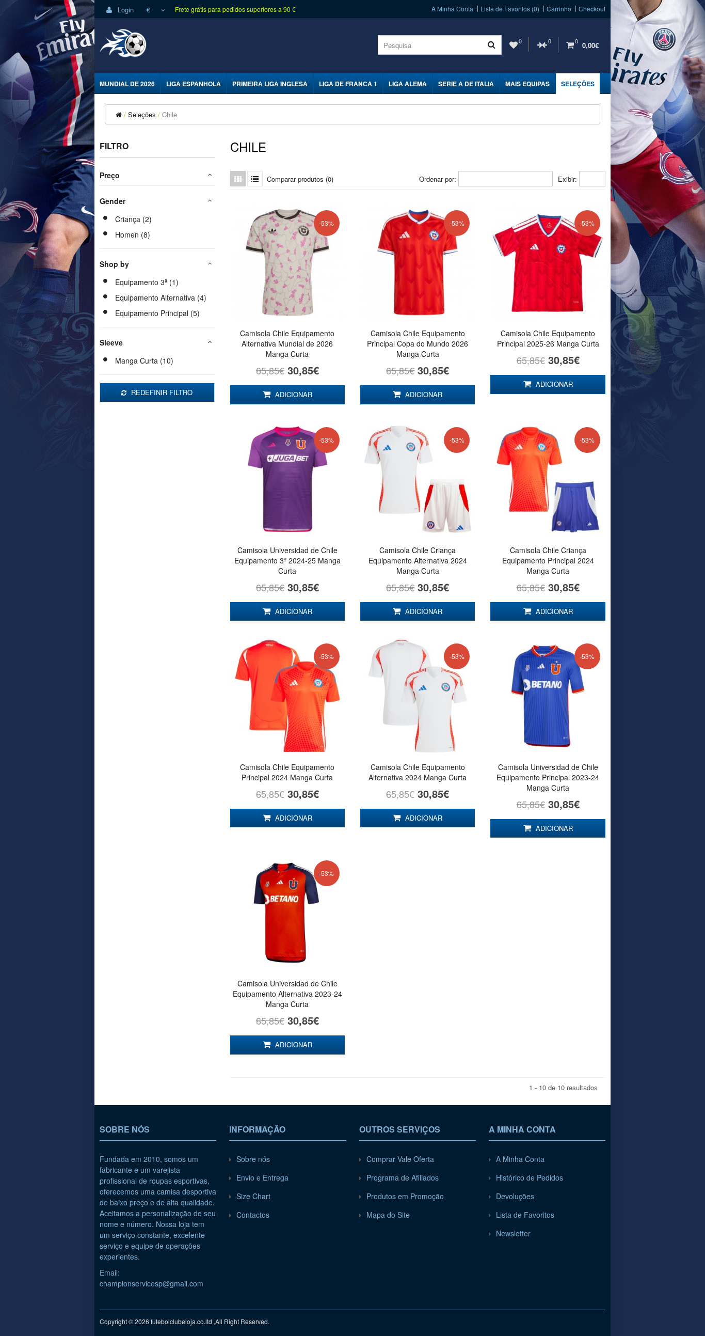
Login (125, 9)
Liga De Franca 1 (348, 83)
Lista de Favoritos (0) (509, 9)
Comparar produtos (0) (300, 179)
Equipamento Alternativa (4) (160, 297)
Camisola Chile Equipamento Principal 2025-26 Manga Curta (548, 338)
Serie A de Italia (466, 83)
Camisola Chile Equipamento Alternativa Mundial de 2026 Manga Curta (287, 343)
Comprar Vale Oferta (400, 1159)
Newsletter (513, 1233)
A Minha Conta (452, 9)
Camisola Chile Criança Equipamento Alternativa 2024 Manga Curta (417, 560)
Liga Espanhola (193, 83)
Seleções (578, 83)
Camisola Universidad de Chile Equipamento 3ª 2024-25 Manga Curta (287, 560)
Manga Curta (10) (144, 360)
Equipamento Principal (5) (157, 313)
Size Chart (253, 1196)
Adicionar (292, 394)
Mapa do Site (388, 1214)
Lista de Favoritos (525, 1214)
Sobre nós (253, 1159)
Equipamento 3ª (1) (147, 282)
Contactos (252, 1214)
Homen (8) (132, 234)
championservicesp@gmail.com (151, 1283)
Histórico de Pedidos (529, 1177)
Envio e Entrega (262, 1177)
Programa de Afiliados (402, 1177)
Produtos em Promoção (405, 1196)
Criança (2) (133, 219)
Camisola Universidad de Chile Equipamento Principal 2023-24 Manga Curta (547, 777)
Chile (169, 114)
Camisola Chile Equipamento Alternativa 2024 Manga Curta (417, 772)
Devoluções (515, 1196)
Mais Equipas (527, 83)
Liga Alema (408, 83)
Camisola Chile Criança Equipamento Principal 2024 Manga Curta (548, 560)
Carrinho (559, 9)
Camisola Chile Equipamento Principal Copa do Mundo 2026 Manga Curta (417, 343)
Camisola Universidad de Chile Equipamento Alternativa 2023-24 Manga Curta (287, 993)
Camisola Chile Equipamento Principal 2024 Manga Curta (287, 772)
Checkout (592, 9)
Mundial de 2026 (127, 83)
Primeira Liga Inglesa (270, 83)
